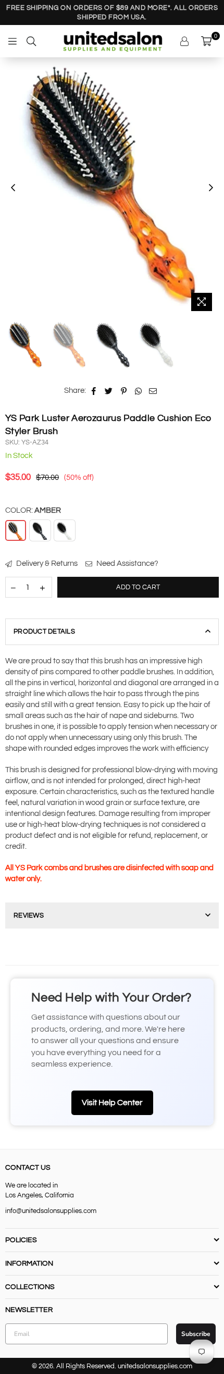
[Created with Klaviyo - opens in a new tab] (112, 798)
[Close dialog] (197, 588)
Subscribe (112, 767)
